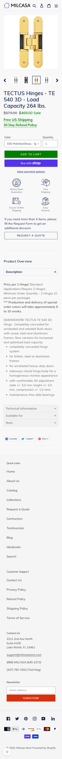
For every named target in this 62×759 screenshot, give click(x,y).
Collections (14, 500)
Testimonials (15, 528)
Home (11, 471)
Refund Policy (16, 599)
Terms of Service (18, 618)
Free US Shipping (18, 119)
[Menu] (56, 5)
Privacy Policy (16, 589)
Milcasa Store (24, 747)
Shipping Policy (17, 608)
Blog (10, 537)
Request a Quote (18, 509)
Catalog (12, 490)
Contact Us (14, 580)
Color (7, 137)
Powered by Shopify (44, 747)
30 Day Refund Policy (20, 125)
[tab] (31, 271)
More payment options (31, 171)
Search (11, 556)
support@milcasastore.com (24, 654)
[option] (16, 80)
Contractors (15, 519)
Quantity (48, 137)
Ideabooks (14, 547)
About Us (13, 481)
